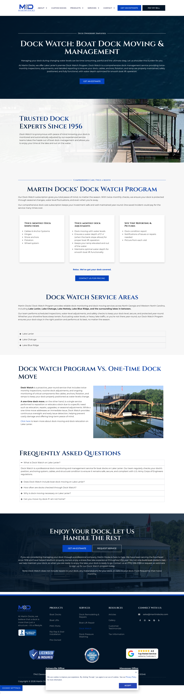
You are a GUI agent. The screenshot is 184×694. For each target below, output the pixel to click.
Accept (128, 686)
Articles (112, 614)
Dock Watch (85, 628)
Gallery (112, 620)
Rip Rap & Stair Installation (57, 633)
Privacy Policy (131, 677)
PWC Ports (55, 626)
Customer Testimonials (115, 627)
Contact (107, 8)
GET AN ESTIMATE (77, 548)
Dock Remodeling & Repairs (89, 615)
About (41, 8)
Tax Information (116, 634)
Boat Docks (55, 614)
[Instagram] (145, 620)
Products (75, 8)
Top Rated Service (147, 653)
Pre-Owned (55, 640)
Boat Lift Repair (87, 623)
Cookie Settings (11, 688)
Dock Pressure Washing (86, 635)
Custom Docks (58, 8)
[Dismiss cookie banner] (136, 672)
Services (92, 8)
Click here (26, 421)
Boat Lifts (54, 620)
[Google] (154, 620)
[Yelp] (159, 620)
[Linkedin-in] (149, 620)
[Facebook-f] (140, 620)
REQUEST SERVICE (107, 548)
